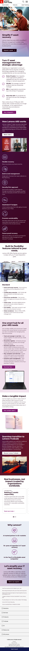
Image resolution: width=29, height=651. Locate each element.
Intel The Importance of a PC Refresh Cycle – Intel (11, 588)
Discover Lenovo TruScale (11, 453)
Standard (6, 261)
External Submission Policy (14, 644)
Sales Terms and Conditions (14, 645)
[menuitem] (14, 649)
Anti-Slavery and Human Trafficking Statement (14, 646)
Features (15, 5)
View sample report (9, 410)
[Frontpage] (6, 1)
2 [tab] (14, 517)
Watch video (7, 134)
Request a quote (8, 50)
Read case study (9, 511)
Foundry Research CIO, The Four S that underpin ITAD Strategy (14, 599)
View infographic (8, 112)
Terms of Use (14, 642)
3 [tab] (15, 517)
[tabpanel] (14, 501)
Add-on (13, 261)
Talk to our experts (13, 581)
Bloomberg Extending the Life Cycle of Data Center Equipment (14, 590)
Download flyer (8, 367)
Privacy (14, 641)
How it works (5, 5)
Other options (21, 261)
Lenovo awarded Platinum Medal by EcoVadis (11, 604)
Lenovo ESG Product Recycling (8, 602)
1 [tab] (13, 517)
